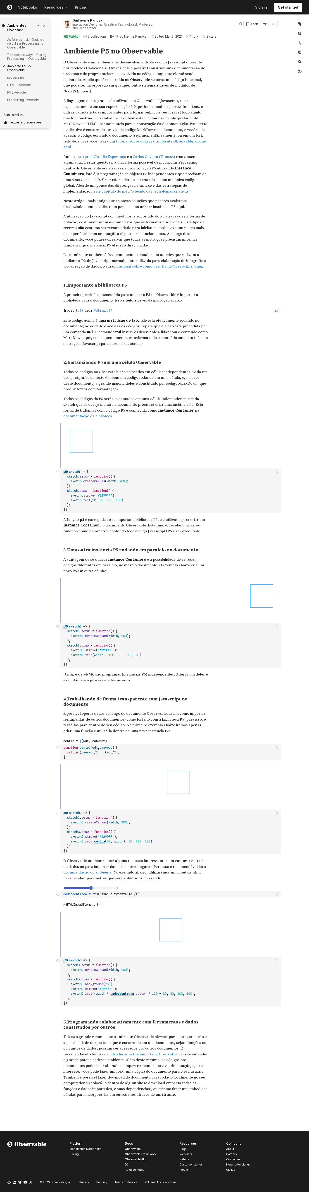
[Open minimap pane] (300, 43)
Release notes (134, 1169)
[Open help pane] (300, 71)
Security (101, 1182)
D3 (127, 1164)
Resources (54, 7)
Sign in (261, 7)
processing (15, 77)
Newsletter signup (238, 1164)
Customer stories (191, 1164)
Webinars (186, 1154)
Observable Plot (136, 1159)
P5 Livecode (16, 92)
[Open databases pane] (300, 33)
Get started (288, 7)
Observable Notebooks (85, 1149)
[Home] (26, 1157)
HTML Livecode (19, 85)
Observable (133, 1149)
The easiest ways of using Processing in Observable (26, 56)
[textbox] (171, 490)
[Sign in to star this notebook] (265, 24)
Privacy (84, 1182)
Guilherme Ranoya (87, 20)
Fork (254, 24)
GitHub (230, 1169)
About (230, 1149)
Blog (183, 1149)
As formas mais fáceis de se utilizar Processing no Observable (25, 43)
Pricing (81, 7)
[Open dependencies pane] (300, 52)
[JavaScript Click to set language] (58, 490)
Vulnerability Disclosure (160, 1182)
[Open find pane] (300, 62)
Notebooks (27, 7)
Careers (231, 1154)
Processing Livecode (23, 100)
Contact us (233, 1159)
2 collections (97, 36)
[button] (58, 45)
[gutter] (38, 182)
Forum (184, 1169)
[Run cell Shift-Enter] (277, 471)
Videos (184, 1159)
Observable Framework (140, 1154)
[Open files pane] (300, 24)
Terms (126, 1182)
